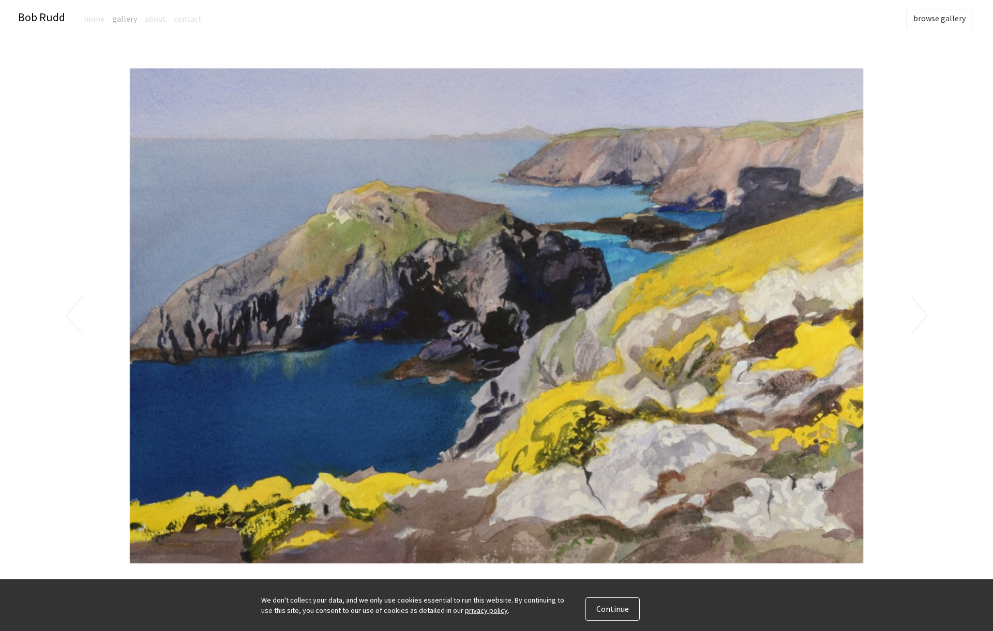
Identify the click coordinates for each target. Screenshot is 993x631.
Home (94, 18)
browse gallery (939, 18)
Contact (188, 18)
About (155, 18)
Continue (612, 609)
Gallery (124, 18)
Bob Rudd (41, 17)
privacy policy (486, 610)
